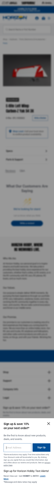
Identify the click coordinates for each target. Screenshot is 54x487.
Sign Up (41, 447)
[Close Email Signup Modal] (48, 423)
